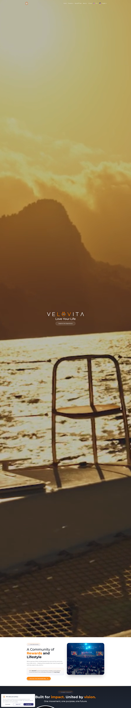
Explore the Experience (65, 323)
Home (65, 3)
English (103, 3)
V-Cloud (90, 3)
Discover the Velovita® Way (38, 678)
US (96, 3)
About (84, 3)
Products (70, 3)
